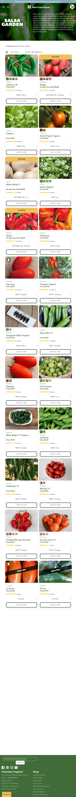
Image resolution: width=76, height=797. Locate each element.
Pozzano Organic (48, 284)
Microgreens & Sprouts (41, 786)
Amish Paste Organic (50, 136)
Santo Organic (47, 187)
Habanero (44, 235)
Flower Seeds (37, 778)
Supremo (10, 284)
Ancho (43, 588)
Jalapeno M (11, 84)
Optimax (10, 386)
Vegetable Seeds (39, 775)
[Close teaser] (12, 791)
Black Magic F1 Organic (17, 435)
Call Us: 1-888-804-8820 (9, 778)
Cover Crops (37, 783)
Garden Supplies (39, 792)
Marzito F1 (45, 488)
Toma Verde (45, 386)
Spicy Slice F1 (46, 333)
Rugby (43, 84)
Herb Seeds (37, 781)
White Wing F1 (13, 184)
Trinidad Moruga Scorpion (18, 540)
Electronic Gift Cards (40, 795)
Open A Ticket (7, 781)
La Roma (10, 588)
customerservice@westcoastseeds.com (15, 775)
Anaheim (44, 437)
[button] (72, 7)
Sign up (20, 763)
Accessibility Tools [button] (8, 792)
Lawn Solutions (38, 789)
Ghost (9, 235)
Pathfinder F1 (12, 486)
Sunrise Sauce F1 (48, 540)
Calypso (10, 133)
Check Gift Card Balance (10, 783)
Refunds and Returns (9, 789)
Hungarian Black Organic (18, 335)
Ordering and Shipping (10, 786)
